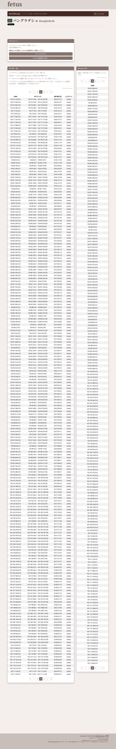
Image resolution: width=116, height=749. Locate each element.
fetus (14, 4)
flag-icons (55, 741)
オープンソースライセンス (103, 739)
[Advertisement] (75, 4)
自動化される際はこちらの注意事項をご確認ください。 (27, 50)
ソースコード (91, 737)
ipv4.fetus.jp (14, 14)
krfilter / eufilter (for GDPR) (37, 14)
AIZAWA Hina (100, 736)
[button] (100, 14)
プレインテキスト (40, 54)
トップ (24, 14)
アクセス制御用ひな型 (40, 58)
